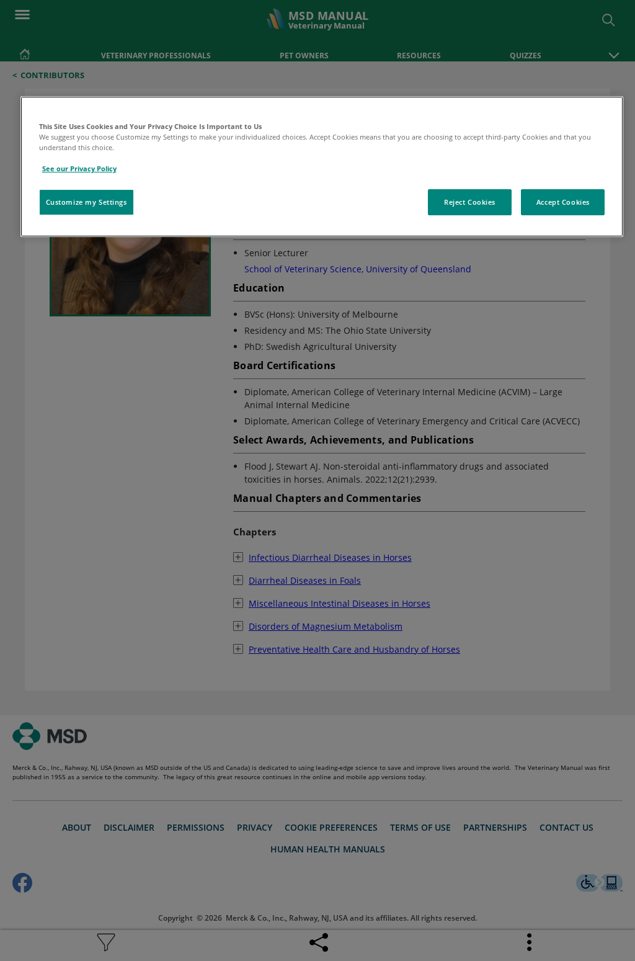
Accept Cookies (563, 202)
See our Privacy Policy (79, 168)
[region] (322, 166)
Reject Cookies (469, 202)
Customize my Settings (86, 202)
